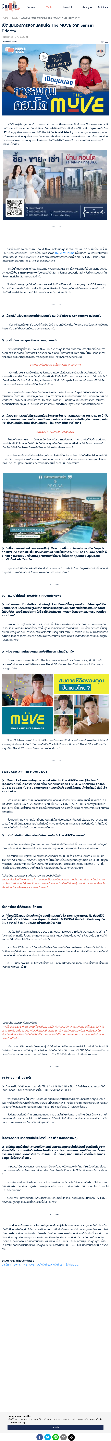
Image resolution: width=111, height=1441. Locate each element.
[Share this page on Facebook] (39, 1437)
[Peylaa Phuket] (55, 507)
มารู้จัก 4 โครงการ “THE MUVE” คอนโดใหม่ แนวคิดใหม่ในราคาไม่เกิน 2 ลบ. (40, 1265)
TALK (15, 18)
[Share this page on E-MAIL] (63, 1437)
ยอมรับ (55, 1427)
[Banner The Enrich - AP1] (55, 185)
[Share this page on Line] (55, 1437)
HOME (5, 18)
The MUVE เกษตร (64, 253)
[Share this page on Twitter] (47, 1437)
